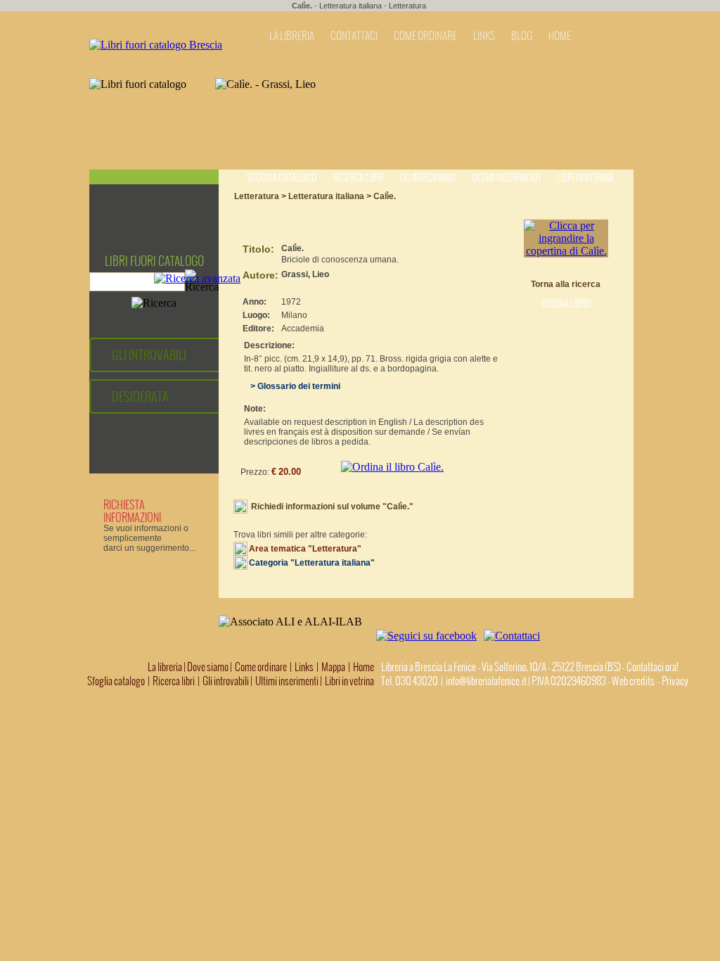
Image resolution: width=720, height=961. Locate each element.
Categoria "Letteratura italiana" (312, 563)
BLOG (521, 36)
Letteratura (407, 5)
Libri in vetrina (585, 177)
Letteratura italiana (350, 5)
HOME (559, 36)
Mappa (333, 667)
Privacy (675, 681)
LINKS (484, 36)
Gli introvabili (427, 177)
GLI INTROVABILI (149, 355)
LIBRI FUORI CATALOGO (154, 261)
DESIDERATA (140, 396)
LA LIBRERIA (291, 36)
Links (304, 667)
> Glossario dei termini (292, 386)
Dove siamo (208, 667)
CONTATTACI (354, 36)
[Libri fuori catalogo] (155, 45)
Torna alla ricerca (565, 284)
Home (363, 667)
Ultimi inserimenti (506, 177)
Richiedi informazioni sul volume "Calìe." (332, 506)
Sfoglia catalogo (282, 177)
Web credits (633, 681)
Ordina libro (566, 303)
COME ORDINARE (425, 36)
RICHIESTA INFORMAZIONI (132, 511)
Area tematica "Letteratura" (305, 549)
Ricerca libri (358, 177)
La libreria (166, 667)
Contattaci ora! (652, 667)
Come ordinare (261, 667)
